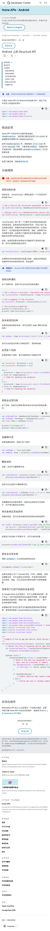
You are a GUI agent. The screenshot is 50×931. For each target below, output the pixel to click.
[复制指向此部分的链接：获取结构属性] (18, 279)
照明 (3, 822)
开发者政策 (6, 885)
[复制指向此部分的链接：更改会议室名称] (20, 554)
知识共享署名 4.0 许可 (38, 739)
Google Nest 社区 (9, 910)
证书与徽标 (6, 862)
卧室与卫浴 (6, 848)
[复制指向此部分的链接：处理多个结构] (18, 350)
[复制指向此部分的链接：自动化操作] (18, 702)
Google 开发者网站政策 (18, 743)
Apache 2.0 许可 (28, 741)
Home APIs (26, 35)
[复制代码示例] (46, 108)
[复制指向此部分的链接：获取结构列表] (18, 189)
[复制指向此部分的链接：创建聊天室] (15, 437)
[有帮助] (19, 40)
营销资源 (5, 866)
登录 (45, 3)
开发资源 (5, 870)
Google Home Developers (10, 35)
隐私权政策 (11, 920)
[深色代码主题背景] (42, 108)
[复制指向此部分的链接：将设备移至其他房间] (25, 511)
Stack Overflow (8, 906)
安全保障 (5, 831)
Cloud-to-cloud (8, 772)
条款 (3, 920)
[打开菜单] (3, 3)
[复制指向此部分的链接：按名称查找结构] (20, 320)
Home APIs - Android (15, 10)
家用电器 (5, 839)
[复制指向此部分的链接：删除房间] (13, 462)
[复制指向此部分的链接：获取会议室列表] (20, 400)
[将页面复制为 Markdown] (12, 56)
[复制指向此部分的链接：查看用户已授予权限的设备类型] (36, 589)
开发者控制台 (7, 895)
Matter (4, 761)
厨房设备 (5, 843)
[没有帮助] (23, 40)
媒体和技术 (6, 835)
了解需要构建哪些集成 (10, 787)
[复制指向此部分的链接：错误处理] (15, 127)
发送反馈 (8, 46)
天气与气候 (6, 827)
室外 (3, 852)
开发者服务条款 (7, 881)
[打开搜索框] (40, 2)
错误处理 (24, 161)
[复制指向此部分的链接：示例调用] (15, 170)
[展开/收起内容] (11, 62)
